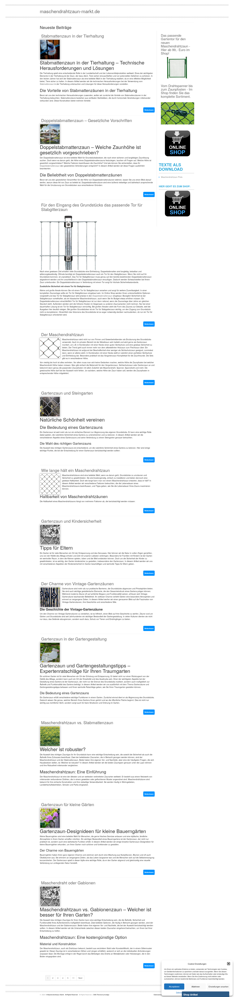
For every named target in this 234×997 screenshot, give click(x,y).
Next (80, 978)
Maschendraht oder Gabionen (68, 882)
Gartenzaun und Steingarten (67, 393)
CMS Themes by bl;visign (101, 995)
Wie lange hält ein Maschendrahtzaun (75, 470)
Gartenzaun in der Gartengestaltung (74, 639)
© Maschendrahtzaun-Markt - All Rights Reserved (61, 995)
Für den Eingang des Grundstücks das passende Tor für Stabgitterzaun (91, 207)
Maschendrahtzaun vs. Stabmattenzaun (77, 722)
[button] (228, 963)
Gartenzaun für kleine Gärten (67, 804)
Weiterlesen (149, 110)
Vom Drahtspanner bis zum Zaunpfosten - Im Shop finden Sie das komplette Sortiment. (177, 91)
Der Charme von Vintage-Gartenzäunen (77, 583)
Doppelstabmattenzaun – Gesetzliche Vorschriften (86, 120)
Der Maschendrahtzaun (62, 334)
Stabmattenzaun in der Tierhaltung (72, 36)
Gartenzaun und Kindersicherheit (71, 521)
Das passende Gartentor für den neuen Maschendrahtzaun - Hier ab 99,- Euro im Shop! (175, 44)
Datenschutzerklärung (161, 995)
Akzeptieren (174, 986)
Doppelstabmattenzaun (50, 165)
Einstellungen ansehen (218, 986)
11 (73, 978)
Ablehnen (195, 986)
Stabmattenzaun (47, 84)
